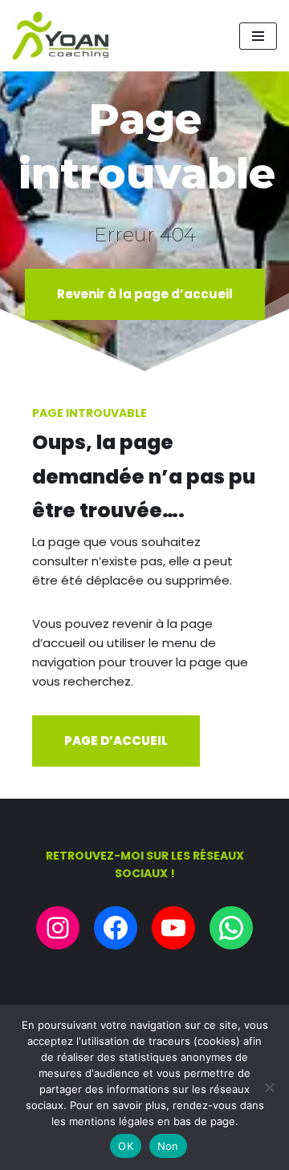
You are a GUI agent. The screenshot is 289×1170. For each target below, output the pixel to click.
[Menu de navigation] (258, 36)
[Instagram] (57, 927)
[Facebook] (115, 927)
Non (168, 1146)
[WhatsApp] (231, 927)
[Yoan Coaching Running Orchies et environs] (60, 35)
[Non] (269, 1087)
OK (125, 1146)
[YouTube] (173, 927)
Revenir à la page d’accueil (145, 293)
